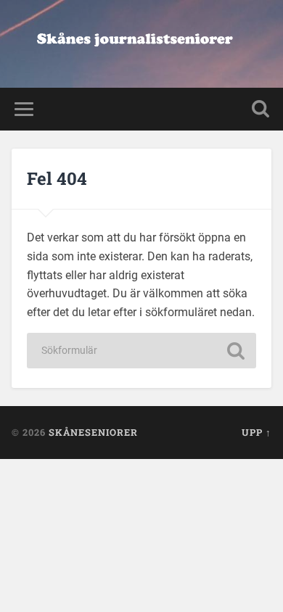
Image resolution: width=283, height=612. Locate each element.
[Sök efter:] (141, 350)
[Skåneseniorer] (142, 43)
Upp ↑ (256, 432)
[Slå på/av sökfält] (260, 109)
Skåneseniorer (93, 432)
